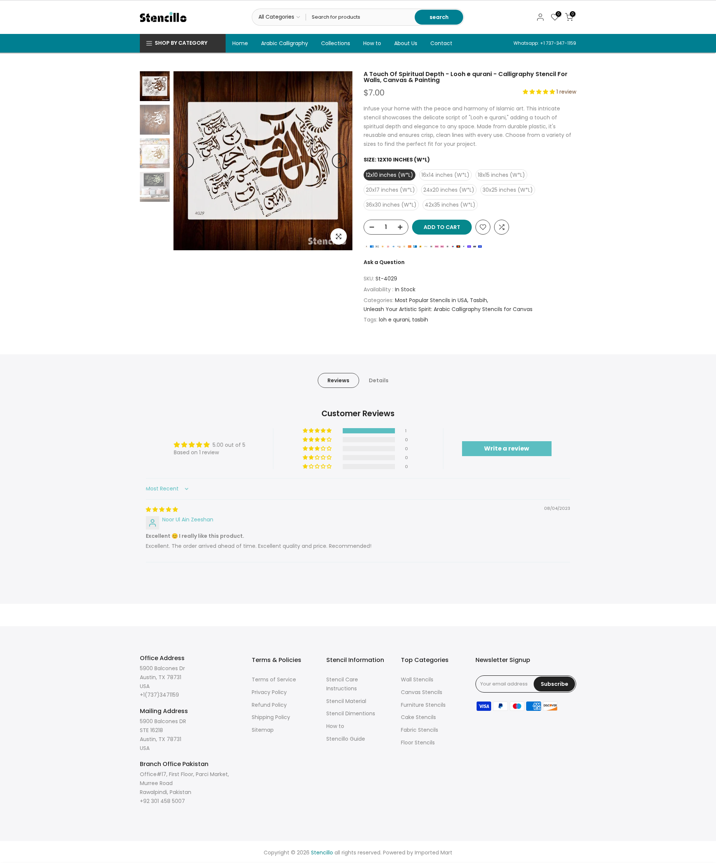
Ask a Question (384, 262)
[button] (539, 91)
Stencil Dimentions (350, 713)
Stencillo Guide (345, 739)
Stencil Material (346, 701)
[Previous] (186, 160)
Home (240, 43)
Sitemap (263, 730)
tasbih (420, 319)
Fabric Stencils (419, 730)
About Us (405, 43)
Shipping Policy (271, 717)
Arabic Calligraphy (284, 43)
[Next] (339, 160)
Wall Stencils (417, 679)
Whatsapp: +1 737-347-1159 (545, 43)
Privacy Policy (269, 692)
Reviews (338, 380)
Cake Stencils (418, 717)
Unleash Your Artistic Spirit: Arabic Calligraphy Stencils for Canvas (448, 309)
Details (379, 380)
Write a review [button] (506, 448)
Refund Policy (269, 705)
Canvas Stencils (421, 692)
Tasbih (478, 300)
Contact (441, 43)
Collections (335, 43)
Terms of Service (274, 679)
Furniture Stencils (423, 705)
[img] (162, 509)
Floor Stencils (418, 742)
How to (372, 43)
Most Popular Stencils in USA (431, 300)
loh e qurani (394, 319)
